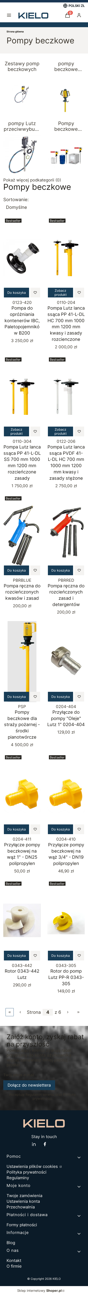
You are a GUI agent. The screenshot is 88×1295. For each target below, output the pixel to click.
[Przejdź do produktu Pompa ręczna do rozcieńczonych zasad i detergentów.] (66, 535)
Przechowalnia (21, 1207)
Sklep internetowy (39, 1291)
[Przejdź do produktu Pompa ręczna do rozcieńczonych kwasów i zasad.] (22, 535)
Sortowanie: (16, 199)
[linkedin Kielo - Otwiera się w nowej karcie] (33, 1144)
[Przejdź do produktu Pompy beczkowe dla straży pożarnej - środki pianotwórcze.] (22, 661)
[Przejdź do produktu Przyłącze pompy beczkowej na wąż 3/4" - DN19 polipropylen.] (66, 794)
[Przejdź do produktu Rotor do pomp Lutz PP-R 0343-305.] (66, 920)
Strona (34, 1012)
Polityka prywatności (26, 1172)
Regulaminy (18, 1177)
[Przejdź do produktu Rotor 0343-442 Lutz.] (22, 920)
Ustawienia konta (23, 1201)
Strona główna (15, 31)
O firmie (14, 1266)
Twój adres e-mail (18, 1075)
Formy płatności (22, 1224)
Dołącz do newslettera (29, 1085)
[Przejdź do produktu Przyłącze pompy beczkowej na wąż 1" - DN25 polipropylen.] (22, 794)
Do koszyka (16, 293)
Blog (11, 1242)
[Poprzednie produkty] (20, 1012)
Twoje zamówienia (24, 1195)
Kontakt (14, 1260)
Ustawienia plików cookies (33, 1166)
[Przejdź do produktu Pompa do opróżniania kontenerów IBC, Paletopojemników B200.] (22, 257)
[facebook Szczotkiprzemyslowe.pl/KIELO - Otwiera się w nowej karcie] (44, 1144)
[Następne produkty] (68, 1012)
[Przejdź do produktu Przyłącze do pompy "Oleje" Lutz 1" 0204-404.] (66, 661)
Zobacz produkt (60, 293)
